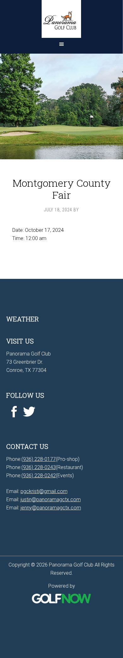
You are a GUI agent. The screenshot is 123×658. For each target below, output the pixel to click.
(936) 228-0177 (38, 459)
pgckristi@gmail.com (43, 491)
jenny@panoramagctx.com (50, 508)
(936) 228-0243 (38, 467)
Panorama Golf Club (61, 19)
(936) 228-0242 (38, 476)
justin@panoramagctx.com (50, 499)
